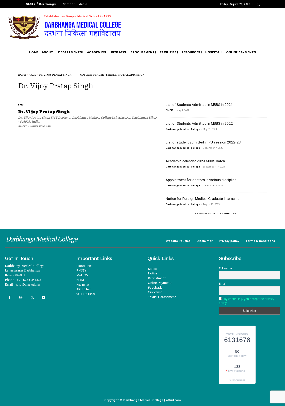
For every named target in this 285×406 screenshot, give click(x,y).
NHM (80, 280)
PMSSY (81, 270)
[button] (258, 4)
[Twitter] (32, 297)
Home (22, 74)
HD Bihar (82, 284)
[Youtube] (43, 297)
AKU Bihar (83, 289)
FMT (21, 104)
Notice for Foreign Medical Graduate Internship (202, 199)
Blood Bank (84, 266)
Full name (225, 268)
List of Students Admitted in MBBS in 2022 (199, 123)
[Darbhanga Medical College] (109, 27)
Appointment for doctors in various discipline (201, 180)
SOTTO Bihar (85, 294)
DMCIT (22, 126)
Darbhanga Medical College (183, 129)
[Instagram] (20, 297)
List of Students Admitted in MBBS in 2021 (199, 105)
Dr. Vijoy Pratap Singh (44, 112)
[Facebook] (9, 297)
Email (222, 283)
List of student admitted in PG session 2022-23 (203, 142)
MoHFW (82, 275)
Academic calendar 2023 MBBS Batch (195, 161)
